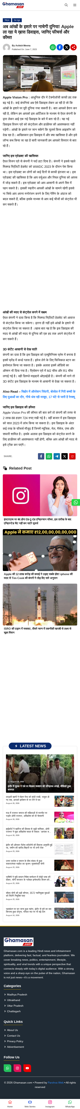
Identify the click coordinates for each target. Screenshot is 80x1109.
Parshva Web (56, 1082)
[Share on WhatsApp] (49, 456)
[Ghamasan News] (13, 5)
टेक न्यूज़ (17, 20)
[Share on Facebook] (41, 456)
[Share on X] (64, 456)
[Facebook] (53, 47)
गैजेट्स (7, 20)
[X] (66, 47)
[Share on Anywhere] (72, 456)
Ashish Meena (23, 45)
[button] (66, 5)
